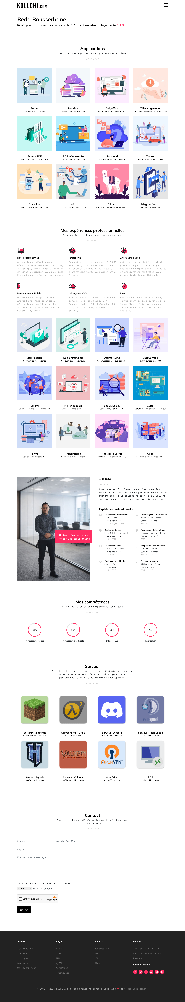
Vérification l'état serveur (111, 360)
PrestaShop (62, 972)
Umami (34, 405)
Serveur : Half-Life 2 (73, 732)
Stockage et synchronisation (111, 159)
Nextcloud (112, 156)
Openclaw (34, 204)
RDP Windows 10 (73, 156)
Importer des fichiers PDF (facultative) (43, 883)
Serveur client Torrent (73, 456)
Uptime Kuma (112, 357)
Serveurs (22, 963)
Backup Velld (150, 357)
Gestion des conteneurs (73, 360)
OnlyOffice (112, 108)
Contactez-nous (26, 967)
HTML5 (59, 948)
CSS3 (58, 953)
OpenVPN (112, 777)
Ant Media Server (112, 453)
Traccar (150, 156)
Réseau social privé (34, 111)
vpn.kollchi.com (112, 780)
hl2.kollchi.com (73, 735)
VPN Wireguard (73, 405)
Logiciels (73, 108)
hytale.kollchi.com (34, 780)
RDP (150, 777)
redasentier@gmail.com (147, 953)
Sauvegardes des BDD (150, 360)
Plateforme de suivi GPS (150, 159)
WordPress (62, 967)
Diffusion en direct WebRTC (112, 456)
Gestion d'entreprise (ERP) (150, 456)
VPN (97, 953)
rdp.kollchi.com (150, 780)
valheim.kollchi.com (73, 780)
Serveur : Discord (112, 732)
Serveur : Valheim (73, 777)
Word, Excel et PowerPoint (111, 111)
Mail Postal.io (35, 357)
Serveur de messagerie (34, 360)
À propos (22, 958)
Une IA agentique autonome (34, 207)
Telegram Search (150, 204)
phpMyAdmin (112, 405)
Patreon (138, 958)
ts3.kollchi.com (150, 735)
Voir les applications (75, 538)
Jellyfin (35, 453)
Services (22, 953)
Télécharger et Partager (73, 111)
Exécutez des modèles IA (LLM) (112, 207)
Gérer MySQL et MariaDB (112, 408)
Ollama (112, 204)
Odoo (150, 453)
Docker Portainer (73, 357)
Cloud (98, 963)
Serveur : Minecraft (35, 732)
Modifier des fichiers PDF (34, 159)
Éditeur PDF (35, 156)
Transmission (73, 453)
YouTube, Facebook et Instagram (150, 111)
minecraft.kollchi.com (34, 735)
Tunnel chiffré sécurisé (73, 408)
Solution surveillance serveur (150, 408)
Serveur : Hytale (34, 777)
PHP (58, 958)
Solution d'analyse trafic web (34, 408)
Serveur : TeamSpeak (150, 732)
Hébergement (102, 948)
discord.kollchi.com (112, 735)
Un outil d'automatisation (73, 207)
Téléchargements (150, 108)
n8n (73, 204)
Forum (34, 108)
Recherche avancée (150, 207)
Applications (25, 948)
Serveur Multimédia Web (35, 456)
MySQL (59, 963)
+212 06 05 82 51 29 (146, 948)
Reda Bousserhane (137, 988)
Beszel (150, 405)
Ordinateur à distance (73, 159)
